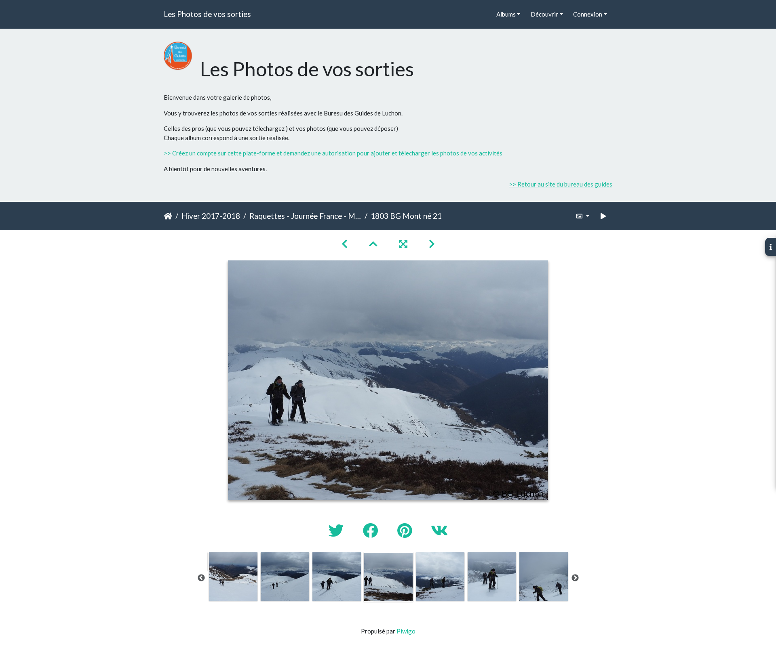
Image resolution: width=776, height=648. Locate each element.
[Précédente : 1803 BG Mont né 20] (345, 244)
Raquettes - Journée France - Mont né (305, 215)
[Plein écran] (404, 244)
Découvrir (544, 14)
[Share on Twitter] (338, 530)
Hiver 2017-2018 (210, 215)
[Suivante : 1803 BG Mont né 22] (432, 244)
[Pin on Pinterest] (406, 530)
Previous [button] (201, 578)
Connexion (587, 14)
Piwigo (405, 631)
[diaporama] (603, 216)
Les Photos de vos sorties (207, 14)
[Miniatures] (374, 244)
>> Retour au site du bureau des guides (560, 184)
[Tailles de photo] (583, 216)
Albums (506, 14)
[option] (233, 576)
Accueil (168, 216)
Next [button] (575, 578)
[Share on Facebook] (372, 530)
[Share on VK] (439, 530)
